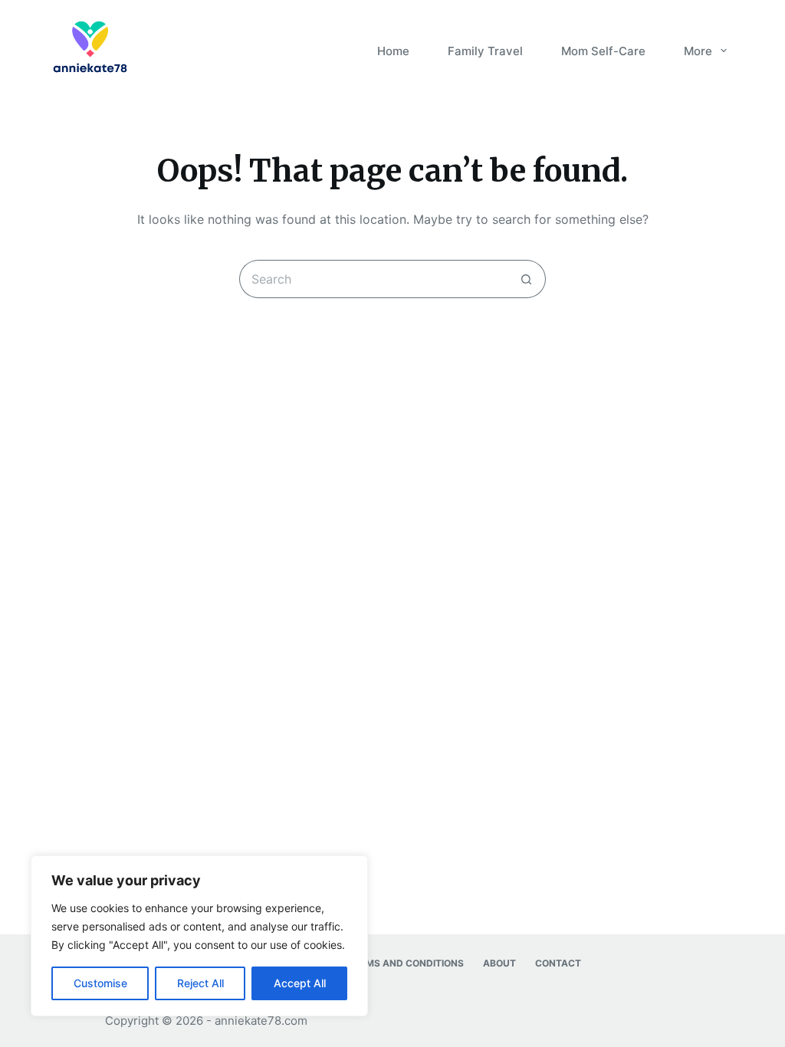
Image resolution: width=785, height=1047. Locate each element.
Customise (100, 983)
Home (393, 51)
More (698, 51)
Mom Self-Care (603, 51)
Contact (558, 963)
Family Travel (485, 51)
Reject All (200, 983)
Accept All (300, 983)
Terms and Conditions (406, 963)
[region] (199, 935)
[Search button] (526, 279)
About (499, 963)
